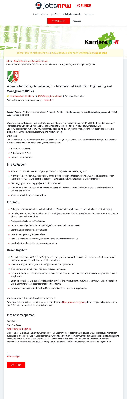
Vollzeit (47, 100)
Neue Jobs (101, 52)
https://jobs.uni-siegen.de (74, 302)
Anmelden (77, 21)
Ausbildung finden (40, 14)
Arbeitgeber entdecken (73, 14)
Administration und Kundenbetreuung (31, 61)
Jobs (8, 61)
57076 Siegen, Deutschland (50, 96)
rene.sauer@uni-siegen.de (19, 329)
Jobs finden (55, 14)
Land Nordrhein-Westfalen (22, 96)
